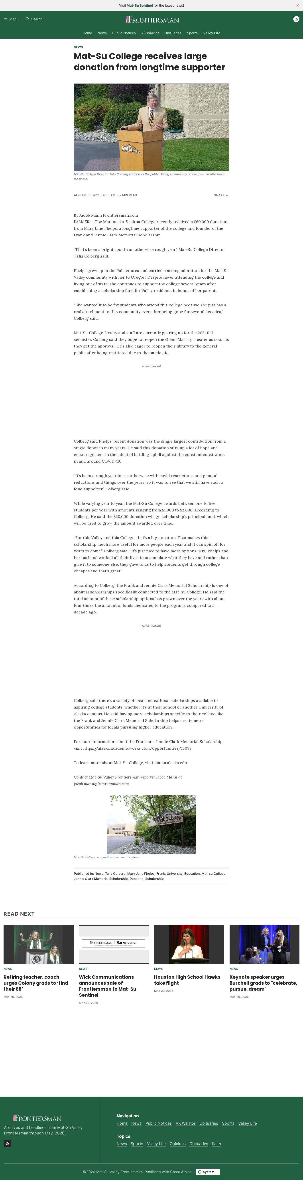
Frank (160, 873)
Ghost (175, 1172)
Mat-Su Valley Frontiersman (119, 1172)
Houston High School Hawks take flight (187, 980)
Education (192, 873)
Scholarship (154, 879)
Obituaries (198, 1143)
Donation (137, 879)
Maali (189, 1172)
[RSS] (296, 19)
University (175, 873)
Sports (137, 1143)
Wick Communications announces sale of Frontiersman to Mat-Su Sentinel (107, 986)
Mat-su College (213, 873)
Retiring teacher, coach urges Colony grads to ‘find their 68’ (36, 983)
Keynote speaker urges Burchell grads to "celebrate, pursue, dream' (263, 983)
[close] (297, 5)
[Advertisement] (151, 400)
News (78, 47)
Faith (216, 1143)
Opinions (178, 1143)
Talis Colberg (115, 873)
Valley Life (156, 1143)
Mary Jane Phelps (141, 873)
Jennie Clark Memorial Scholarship (101, 879)
